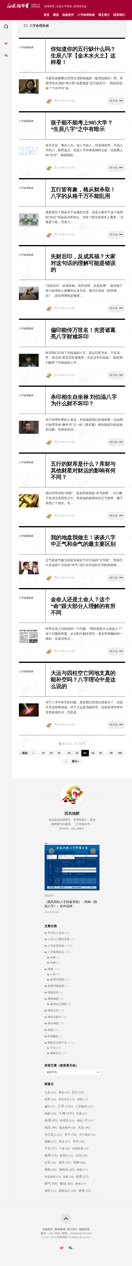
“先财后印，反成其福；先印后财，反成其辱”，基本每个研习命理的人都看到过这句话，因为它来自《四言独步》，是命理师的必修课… (84, 290)
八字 (65, 1106)
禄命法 (66, 1169)
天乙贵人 (53, 1134)
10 (43, 753)
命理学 (67, 1120)
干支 (53, 1047)
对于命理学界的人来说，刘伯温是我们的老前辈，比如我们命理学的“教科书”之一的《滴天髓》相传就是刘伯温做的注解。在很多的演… (84, 424)
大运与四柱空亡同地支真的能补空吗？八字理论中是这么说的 (83, 679)
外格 (53, 962)
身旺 (50, 1190)
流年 (65, 1162)
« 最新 (24, 753)
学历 (78, 1141)
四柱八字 (85, 1120)
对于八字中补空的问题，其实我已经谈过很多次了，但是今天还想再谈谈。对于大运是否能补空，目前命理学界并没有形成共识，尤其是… (84, 707)
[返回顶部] (66, 1218)
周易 (50, 969)
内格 (53, 957)
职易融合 (53, 1036)
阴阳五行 (55, 1053)
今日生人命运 (56, 932)
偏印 (50, 1106)
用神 (79, 1162)
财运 (66, 1183)
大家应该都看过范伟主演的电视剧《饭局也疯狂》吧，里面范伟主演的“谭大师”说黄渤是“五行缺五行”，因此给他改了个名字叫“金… (84, 83)
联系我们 (119, 14)
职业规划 (53, 1176)
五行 (78, 1092)
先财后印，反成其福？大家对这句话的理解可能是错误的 (83, 263)
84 (93, 753)
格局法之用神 (58, 1004)
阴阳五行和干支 (57, 1042)
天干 (70, 1134)
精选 (56, 14)
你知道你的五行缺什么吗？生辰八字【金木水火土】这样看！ (83, 55)
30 (59, 753)
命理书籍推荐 (56, 985)
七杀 (50, 1092)
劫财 (50, 1113)
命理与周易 (57, 979)
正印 (81, 1155)
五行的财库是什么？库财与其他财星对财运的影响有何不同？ (83, 470)
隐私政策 (84, 1229)
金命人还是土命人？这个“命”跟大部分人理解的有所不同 (83, 606)
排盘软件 (68, 14)
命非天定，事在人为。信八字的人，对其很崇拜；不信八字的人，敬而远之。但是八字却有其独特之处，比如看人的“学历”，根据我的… (84, 150)
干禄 (64, 1148)
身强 (80, 1183)
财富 (68, 1176)
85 (101, 753)
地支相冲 (67, 1127)
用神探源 (53, 998)
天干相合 (87, 1134)
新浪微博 (60, 1229)
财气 (51, 1183)
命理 (51, 1120)
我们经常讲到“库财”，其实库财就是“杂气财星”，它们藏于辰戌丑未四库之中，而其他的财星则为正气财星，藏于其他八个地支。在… (84, 498)
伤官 (50, 1099)
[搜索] (6, 27)
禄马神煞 (53, 1023)
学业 (64, 1141)
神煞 (51, 1169)
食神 (85, 1190)
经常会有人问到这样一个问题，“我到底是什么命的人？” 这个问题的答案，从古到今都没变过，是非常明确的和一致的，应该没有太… (84, 633)
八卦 (53, 974)
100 (120, 753)
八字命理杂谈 (86, 14)
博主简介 (104, 14)
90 (111, 753)
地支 (51, 1127)
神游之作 (53, 1010)
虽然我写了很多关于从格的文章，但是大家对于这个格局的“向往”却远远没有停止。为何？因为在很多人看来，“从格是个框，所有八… (85, 217)
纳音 (82, 1169)
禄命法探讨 (54, 1016)
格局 (51, 1155)
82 (77, 753)
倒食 (82, 1099)
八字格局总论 (56, 952)
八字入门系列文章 (59, 939)
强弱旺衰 (80, 1148)
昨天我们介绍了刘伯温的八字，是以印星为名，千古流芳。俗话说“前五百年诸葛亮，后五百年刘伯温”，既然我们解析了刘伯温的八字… (84, 357)
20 (51, 753)
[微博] (6, 43)
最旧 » (75, 761)
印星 (81, 1113)
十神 (66, 1113)
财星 (82, 1176)
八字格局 (84, 1106)
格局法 (66, 1155)
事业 (64, 1092)
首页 (47, 14)
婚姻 (50, 1141)
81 (69, 753)
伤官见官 (67, 1099)
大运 (84, 1127)
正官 (50, 1162)
